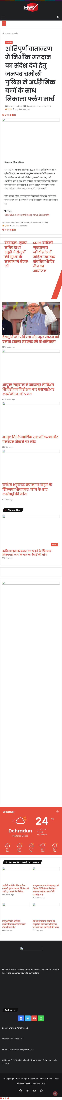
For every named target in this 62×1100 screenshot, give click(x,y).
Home (7, 33)
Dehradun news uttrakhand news (21, 214)
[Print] (15, 115)
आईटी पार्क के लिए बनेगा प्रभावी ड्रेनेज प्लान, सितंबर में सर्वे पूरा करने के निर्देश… (15, 888)
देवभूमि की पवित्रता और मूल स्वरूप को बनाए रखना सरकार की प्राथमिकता (30, 339)
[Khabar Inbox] (31, 7)
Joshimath (44, 214)
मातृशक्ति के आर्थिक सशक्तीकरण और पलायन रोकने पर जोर (30, 439)
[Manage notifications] (55, 1093)
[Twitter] (6, 115)
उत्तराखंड (15, 33)
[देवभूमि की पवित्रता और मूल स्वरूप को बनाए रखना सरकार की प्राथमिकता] (31, 318)
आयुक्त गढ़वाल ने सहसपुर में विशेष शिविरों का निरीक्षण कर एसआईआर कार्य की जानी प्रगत (28, 389)
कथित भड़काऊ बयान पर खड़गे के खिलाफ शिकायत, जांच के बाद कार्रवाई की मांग (27, 489)
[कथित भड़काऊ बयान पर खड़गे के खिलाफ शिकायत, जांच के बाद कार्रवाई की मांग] (31, 466)
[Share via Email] (13, 115)
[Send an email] (25, 106)
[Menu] (3, 17)
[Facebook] (3, 115)
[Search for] (58, 17)
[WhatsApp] (8, 115)
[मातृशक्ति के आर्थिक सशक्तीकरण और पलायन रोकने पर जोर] (31, 418)
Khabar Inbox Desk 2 (15, 106)
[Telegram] (10, 115)
